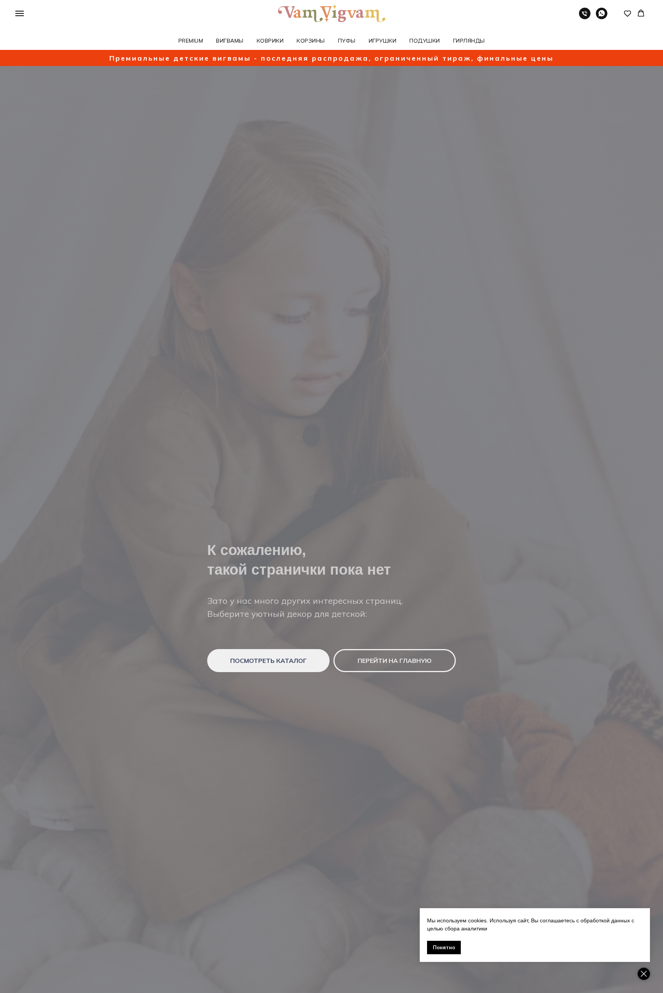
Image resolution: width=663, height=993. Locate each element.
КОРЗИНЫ (311, 40)
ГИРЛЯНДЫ (469, 40)
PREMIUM (190, 40)
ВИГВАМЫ (230, 40)
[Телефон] (584, 17)
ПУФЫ (347, 40)
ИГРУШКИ (383, 40)
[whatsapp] (601, 17)
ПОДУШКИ (424, 40)
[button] (627, 13)
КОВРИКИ (270, 40)
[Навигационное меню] (19, 13)
